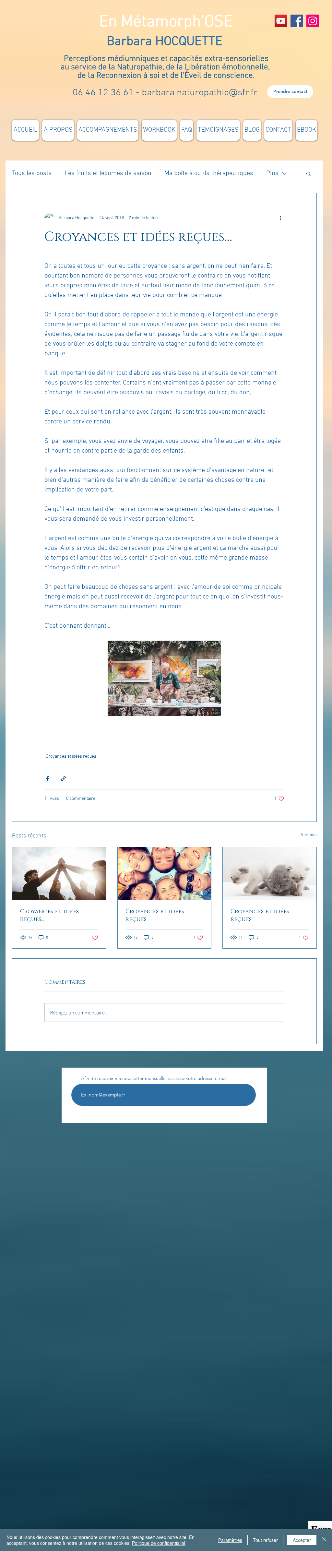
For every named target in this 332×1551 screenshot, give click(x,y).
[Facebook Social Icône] (296, 21)
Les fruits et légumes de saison (108, 173)
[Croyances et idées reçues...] (59, 873)
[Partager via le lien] (63, 779)
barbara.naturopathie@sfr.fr (199, 93)
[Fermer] (324, 1540)
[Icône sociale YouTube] (281, 21)
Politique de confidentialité (158, 1543)
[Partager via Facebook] (47, 779)
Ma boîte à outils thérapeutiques (208, 173)
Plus (272, 173)
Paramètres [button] (230, 1540)
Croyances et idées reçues (71, 756)
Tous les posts (32, 173)
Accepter (302, 1540)
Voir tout (309, 835)
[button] (308, 173)
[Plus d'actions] (280, 218)
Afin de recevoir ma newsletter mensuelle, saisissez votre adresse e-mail (154, 1078)
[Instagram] (312, 21)
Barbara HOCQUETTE (166, 42)
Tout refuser (265, 1540)
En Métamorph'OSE (166, 22)
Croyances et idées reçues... (49, 915)
